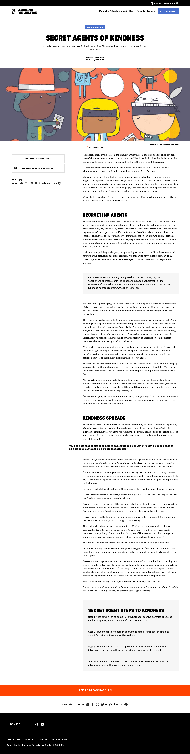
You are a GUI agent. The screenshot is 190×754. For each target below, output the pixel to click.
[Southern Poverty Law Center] (14, 11)
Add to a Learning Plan (38, 159)
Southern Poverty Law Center (36, 745)
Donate (15, 724)
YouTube (42, 724)
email (21, 183)
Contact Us (13, 740)
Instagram (31, 183)
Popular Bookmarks (164, 3)
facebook (26, 183)
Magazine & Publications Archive (116, 11)
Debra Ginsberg (96, 58)
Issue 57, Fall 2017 (95, 60)
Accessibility (59, 740)
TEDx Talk (133, 288)
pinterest (59, 183)
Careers (42, 740)
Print (14, 180)
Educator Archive (146, 11)
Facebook (30, 724)
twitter (36, 183)
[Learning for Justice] (27, 11)
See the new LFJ (168, 11)
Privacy (29, 740)
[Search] (177, 3)
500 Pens (156, 581)
